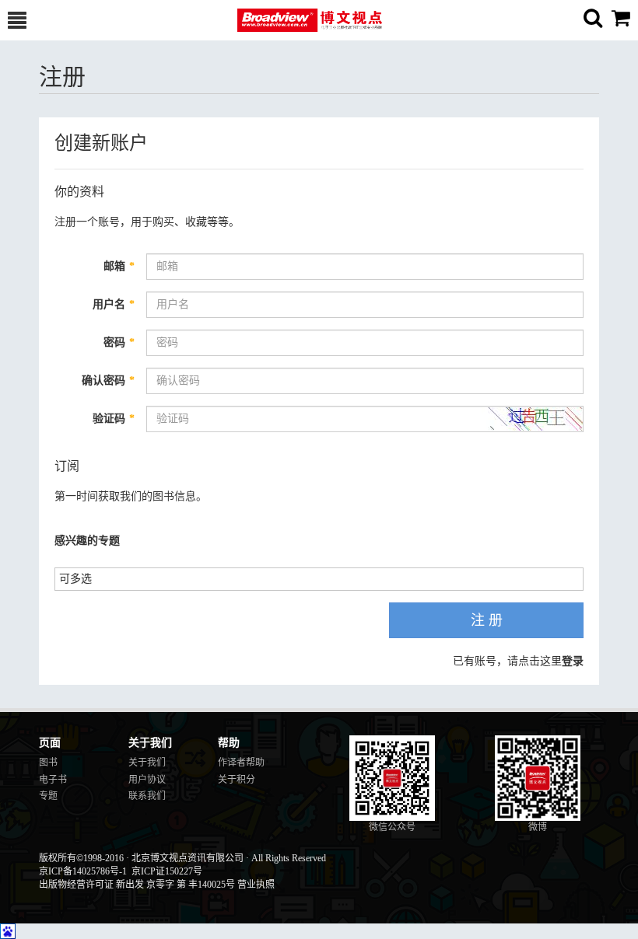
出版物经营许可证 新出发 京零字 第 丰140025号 (137, 884)
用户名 (114, 304)
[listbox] (81, 578)
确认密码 (108, 380)
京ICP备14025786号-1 (83, 871)
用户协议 (147, 779)
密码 (119, 342)
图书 (48, 762)
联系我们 (147, 796)
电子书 (53, 779)
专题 (48, 796)
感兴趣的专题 (87, 540)
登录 (573, 661)
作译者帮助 (241, 762)
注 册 (487, 620)
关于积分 (236, 779)
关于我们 (147, 762)
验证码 (114, 418)
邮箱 (119, 266)
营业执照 (256, 884)
